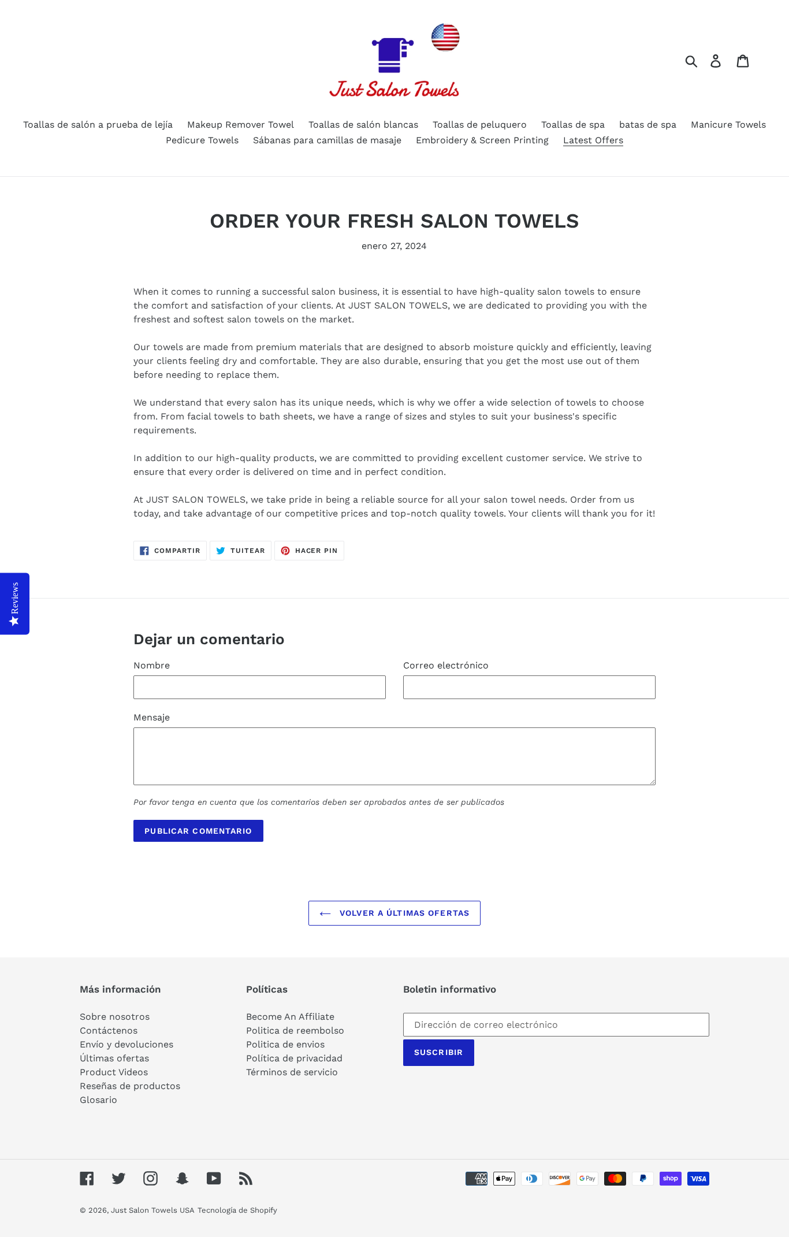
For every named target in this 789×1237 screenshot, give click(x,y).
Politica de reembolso (295, 1030)
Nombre (151, 665)
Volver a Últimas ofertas (403, 912)
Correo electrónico (446, 665)
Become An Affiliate (290, 1016)
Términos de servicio (292, 1072)
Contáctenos (108, 1030)
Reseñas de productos (130, 1085)
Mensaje (151, 717)
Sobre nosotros (115, 1016)
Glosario (98, 1099)
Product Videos (114, 1072)
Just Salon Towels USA (153, 1210)
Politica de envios (285, 1044)
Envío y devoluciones (126, 1044)
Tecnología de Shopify (237, 1210)
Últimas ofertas (114, 1058)
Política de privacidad (294, 1058)
